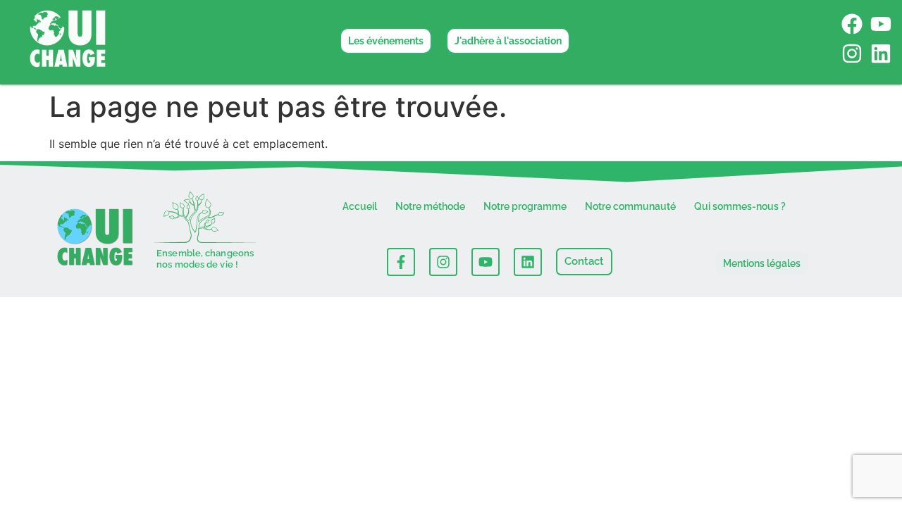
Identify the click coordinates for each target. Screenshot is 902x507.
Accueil (359, 206)
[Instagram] (852, 53)
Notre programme (525, 206)
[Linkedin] (881, 53)
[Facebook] (852, 24)
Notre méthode (430, 206)
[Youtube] (881, 24)
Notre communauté (630, 206)
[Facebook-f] (401, 262)
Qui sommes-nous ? (740, 206)
